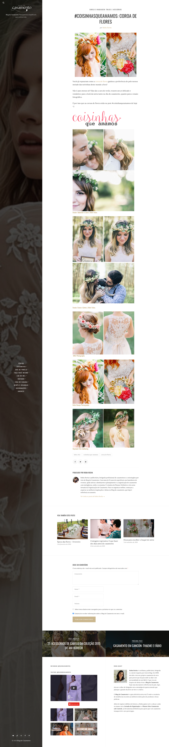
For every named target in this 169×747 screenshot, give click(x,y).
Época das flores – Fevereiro (68, 542)
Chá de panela (21, 370)
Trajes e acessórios (114, 9)
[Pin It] (85, 461)
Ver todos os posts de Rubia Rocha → (93, 496)
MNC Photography (79, 355)
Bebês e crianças (21, 385)
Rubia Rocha (107, 28)
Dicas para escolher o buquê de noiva (138, 540)
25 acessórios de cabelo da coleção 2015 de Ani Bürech (74, 645)
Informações (21, 388)
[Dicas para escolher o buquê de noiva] (138, 528)
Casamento (21, 366)
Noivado (21, 379)
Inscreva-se (75, 704)
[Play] (74, 688)
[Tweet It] (80, 461)
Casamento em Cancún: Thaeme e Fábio (137, 645)
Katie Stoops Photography (81, 405)
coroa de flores (101, 81)
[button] (62, 715)
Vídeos (21, 363)
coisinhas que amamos (90, 455)
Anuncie (21, 391)
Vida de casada (21, 382)
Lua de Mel (21, 376)
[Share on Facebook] (75, 461)
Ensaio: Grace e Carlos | (80, 307)
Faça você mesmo (21, 373)
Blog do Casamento (23, 741)
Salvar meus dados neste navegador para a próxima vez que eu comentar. (98, 609)
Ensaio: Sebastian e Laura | (81, 212)
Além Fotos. (93, 212)
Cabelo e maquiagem (97, 9)
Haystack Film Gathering (80, 448)
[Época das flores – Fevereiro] (72, 529)
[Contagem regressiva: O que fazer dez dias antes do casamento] (105, 528)
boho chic (77, 455)
